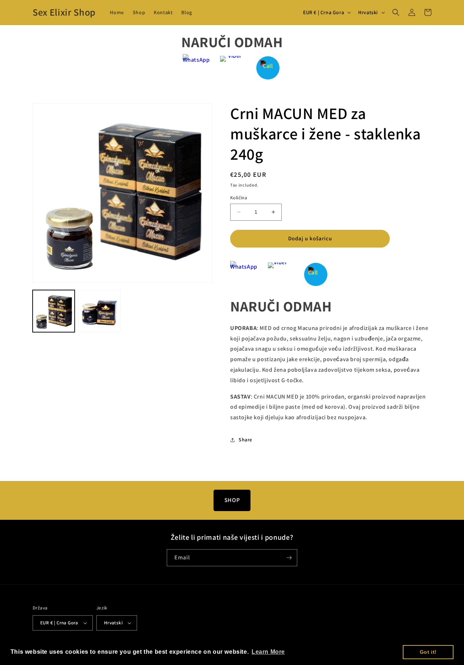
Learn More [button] (268, 652)
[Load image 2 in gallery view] (99, 311)
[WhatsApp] (196, 67)
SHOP (232, 500)
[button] (396, 12)
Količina (238, 198)
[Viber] (232, 67)
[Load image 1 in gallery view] (54, 311)
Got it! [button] (428, 652)
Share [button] (245, 439)
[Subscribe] (289, 557)
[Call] (268, 67)
